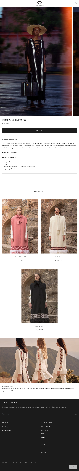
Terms (21, 462)
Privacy (27, 462)
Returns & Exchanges (47, 427)
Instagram (44, 449)
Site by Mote (34, 462)
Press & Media (6, 430)
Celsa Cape (39, 326)
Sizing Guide (44, 430)
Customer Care (46, 422)
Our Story (5, 427)
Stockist (43, 437)
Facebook (44, 456)
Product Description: (10, 139)
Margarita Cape (20, 257)
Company (5, 422)
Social (43, 444)
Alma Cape (58, 257)
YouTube (43, 452)
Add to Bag (40, 131)
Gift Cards (44, 434)
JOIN (75, 414)
